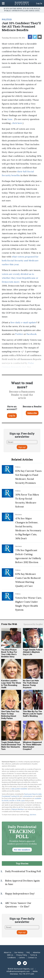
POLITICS (7, 19)
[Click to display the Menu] (3, 3)
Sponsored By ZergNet (33, 624)
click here (17, 123)
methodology (9, 370)
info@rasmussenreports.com (18, 971)
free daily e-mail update (23, 322)
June (9, 119)
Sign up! (22, 447)
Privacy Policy (21, 955)
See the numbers (22, 849)
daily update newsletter (19, 789)
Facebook (31, 334)
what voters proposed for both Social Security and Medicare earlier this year (20, 260)
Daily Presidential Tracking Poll (23, 871)
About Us (7, 952)
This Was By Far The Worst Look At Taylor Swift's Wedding (32, 713)
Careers (22, 957)
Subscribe (32, 413)
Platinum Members (17, 809)
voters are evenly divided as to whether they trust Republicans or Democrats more (20, 278)
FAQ (28, 952)
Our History (18, 952)
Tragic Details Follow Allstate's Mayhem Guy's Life (32, 652)
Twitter (19, 334)
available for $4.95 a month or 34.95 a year (21, 799)
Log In (39, 3)
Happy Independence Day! (19, 893)
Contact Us (32, 957)
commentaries (28, 796)
